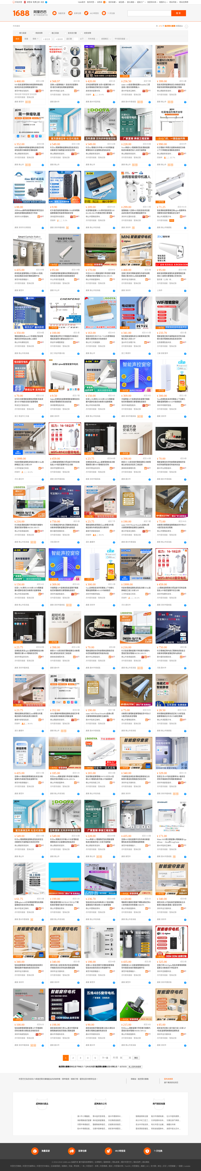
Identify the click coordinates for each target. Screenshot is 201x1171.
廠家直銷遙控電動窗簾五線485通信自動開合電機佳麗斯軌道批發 (100, 1029)
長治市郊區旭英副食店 (144, 1125)
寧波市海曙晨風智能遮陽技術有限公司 (58, 342)
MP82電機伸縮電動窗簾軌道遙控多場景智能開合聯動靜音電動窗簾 (29, 149)
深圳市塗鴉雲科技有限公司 (165, 971)
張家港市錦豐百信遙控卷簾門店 (120, 1129)
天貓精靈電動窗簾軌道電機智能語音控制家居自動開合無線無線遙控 (64, 274)
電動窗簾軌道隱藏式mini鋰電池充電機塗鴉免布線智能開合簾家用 (100, 526)
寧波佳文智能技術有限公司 (23, 405)
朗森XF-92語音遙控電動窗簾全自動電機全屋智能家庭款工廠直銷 (136, 463)
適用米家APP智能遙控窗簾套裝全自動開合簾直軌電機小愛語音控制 (171, 903)
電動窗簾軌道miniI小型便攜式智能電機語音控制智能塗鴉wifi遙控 (29, 337)
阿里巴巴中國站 (43, 1166)
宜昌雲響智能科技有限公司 (165, 342)
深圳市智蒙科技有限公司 (58, 468)
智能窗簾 (33, 94)
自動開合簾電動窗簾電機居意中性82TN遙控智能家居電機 (171, 526)
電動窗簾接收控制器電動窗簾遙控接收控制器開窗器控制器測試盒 (171, 463)
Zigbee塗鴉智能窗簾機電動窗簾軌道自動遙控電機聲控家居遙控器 (65, 400)
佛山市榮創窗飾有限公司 (94, 280)
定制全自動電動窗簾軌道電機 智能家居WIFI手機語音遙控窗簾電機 (29, 400)
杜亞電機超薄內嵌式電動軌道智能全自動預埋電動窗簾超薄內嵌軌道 (64, 526)
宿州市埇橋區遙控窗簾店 (87, 1129)
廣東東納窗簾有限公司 (94, 91)
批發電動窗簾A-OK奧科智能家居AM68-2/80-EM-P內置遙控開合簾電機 (100, 211)
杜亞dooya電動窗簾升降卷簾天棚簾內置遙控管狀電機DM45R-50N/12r (135, 1029)
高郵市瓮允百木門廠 (174, 1129)
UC (147, 1166)
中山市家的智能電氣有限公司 (58, 280)
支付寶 (153, 1166)
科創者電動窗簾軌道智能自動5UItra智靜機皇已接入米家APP (29, 463)
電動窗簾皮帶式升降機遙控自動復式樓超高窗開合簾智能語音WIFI (64, 337)
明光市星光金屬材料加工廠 (161, 1125)
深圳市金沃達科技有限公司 (129, 280)
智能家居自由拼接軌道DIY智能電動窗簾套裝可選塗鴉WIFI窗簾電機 (100, 903)
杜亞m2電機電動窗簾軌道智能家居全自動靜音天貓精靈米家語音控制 (64, 149)
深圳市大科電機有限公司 (23, 217)
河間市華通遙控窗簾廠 (86, 1125)
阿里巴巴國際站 (29, 1166)
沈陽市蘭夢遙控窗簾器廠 (102, 1129)
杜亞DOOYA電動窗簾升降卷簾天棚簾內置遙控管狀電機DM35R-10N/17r (100, 274)
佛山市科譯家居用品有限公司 (23, 342)
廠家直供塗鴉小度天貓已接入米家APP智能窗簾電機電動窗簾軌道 (171, 1029)
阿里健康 (171, 1166)
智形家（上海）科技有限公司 (165, 280)
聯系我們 (137, 1162)
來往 (159, 1166)
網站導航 (145, 1162)
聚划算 (76, 1166)
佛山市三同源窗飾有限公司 (94, 342)
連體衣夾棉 (171, 1125)
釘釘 (165, 1166)
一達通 (179, 1166)
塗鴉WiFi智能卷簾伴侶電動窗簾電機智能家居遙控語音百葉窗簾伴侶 (100, 966)
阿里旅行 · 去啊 (92, 1166)
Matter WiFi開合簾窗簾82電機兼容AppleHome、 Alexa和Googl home (171, 840)
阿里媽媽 (103, 1166)
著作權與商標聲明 (86, 1162)
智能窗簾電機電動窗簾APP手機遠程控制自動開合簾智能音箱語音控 (29, 1029)
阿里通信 (135, 1166)
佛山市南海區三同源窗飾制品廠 (94, 783)
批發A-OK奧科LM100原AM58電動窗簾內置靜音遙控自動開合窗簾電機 (100, 400)
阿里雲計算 (118, 1166)
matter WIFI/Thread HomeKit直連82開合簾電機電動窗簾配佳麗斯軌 (135, 526)
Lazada (187, 1166)
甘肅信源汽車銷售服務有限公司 (179, 1120)
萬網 (142, 1166)
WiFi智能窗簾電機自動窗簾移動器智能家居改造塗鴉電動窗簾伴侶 (29, 86)
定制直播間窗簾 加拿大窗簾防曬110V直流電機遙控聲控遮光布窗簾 (100, 86)
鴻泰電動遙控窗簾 (84, 1120)
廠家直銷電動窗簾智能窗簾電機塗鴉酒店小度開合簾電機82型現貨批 (171, 274)
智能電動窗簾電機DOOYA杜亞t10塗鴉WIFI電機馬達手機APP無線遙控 (100, 778)
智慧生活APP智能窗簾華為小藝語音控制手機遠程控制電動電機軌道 (171, 778)
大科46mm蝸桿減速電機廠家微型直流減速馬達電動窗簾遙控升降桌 (29, 211)
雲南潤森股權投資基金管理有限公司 (150, 1129)
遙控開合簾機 (143, 1079)
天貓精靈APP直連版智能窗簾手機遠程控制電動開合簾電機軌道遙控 (135, 400)
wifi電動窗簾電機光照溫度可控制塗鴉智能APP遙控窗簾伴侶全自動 (64, 463)
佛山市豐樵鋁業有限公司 (94, 217)
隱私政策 (115, 1162)
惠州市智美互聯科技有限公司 (129, 91)
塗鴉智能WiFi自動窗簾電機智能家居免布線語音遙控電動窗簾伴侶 (135, 966)
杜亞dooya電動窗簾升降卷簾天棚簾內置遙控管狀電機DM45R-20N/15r (64, 778)
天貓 (70, 1166)
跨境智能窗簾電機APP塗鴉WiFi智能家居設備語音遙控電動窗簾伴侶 (29, 274)
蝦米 (110, 1166)
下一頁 (105, 1058)
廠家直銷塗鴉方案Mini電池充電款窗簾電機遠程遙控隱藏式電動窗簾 (64, 1029)
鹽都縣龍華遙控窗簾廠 (101, 1125)
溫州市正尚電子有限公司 (129, 342)
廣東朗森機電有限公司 (129, 468)
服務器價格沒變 (142, 1116)
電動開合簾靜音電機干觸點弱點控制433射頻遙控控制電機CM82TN (136, 903)
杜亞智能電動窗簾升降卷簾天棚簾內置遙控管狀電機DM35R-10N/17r (29, 526)
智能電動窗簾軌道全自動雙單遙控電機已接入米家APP (135, 337)
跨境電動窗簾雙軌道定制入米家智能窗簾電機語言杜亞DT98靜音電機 (171, 715)
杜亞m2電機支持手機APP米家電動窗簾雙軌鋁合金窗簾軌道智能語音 (100, 149)
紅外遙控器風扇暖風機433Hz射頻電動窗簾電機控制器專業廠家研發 (65, 211)
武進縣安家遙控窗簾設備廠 (118, 1125)
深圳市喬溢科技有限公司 (94, 468)
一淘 (82, 1166)
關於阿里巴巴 (126, 1162)
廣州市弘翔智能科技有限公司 (165, 468)
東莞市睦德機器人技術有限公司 (23, 280)
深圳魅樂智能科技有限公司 (58, 405)
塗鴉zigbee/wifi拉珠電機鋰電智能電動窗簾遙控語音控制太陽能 (29, 903)
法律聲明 (98, 1162)
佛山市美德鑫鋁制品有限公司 (23, 531)
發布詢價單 (168, 1079)
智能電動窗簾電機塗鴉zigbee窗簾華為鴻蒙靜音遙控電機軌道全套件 (171, 211)
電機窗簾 (25, 94)
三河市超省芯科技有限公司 (23, 468)
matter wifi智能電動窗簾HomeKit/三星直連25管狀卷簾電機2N (135, 86)
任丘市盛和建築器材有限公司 (178, 1116)
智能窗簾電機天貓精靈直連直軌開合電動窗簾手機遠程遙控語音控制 (29, 966)
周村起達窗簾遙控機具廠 (102, 1120)
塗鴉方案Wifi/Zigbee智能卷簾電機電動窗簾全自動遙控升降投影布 (171, 966)
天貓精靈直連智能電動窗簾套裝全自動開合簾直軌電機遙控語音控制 (135, 778)
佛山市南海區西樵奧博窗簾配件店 (94, 405)
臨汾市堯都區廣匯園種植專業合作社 (165, 1116)
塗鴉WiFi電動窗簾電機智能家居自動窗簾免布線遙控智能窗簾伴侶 (29, 778)
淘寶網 (64, 1166)
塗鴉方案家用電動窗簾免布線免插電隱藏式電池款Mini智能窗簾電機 (135, 274)
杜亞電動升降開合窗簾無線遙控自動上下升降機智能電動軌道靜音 (171, 149)
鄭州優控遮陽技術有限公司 (58, 531)
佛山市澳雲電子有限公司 (165, 217)
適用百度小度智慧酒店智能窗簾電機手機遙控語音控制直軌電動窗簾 (64, 966)
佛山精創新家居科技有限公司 (165, 91)
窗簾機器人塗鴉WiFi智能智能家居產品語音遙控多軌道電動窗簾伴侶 (135, 211)
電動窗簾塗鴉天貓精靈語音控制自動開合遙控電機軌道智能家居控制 (171, 337)
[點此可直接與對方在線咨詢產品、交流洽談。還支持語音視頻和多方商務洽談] (78, 102)
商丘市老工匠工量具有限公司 (147, 1120)
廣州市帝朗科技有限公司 (58, 1034)
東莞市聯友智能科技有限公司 (23, 91)
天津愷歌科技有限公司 (160, 1120)
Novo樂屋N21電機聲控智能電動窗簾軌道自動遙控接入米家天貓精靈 (135, 149)
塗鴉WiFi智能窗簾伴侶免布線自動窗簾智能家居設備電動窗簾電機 (135, 840)
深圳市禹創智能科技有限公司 (129, 405)
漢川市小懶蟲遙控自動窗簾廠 (88, 1116)
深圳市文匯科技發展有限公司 (129, 217)
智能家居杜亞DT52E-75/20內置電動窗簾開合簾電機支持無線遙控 (100, 337)
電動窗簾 (18, 94)
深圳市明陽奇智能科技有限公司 (165, 405)
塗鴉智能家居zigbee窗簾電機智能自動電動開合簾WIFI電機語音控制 (100, 463)
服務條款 (107, 1162)
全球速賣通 (55, 1166)
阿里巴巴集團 (15, 1166)
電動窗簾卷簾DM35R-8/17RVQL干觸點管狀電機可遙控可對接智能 (64, 903)
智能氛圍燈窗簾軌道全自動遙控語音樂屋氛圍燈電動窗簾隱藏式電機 (171, 86)
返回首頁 (123, 1067)
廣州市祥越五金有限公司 (58, 91)
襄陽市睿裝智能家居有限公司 (94, 531)
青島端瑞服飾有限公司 (160, 1129)
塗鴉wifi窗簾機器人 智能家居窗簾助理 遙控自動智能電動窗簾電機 (64, 86)
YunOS (127, 1166)
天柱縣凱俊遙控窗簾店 (117, 1120)
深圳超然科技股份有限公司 (58, 217)
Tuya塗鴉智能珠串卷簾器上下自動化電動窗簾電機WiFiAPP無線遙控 (171, 400)
